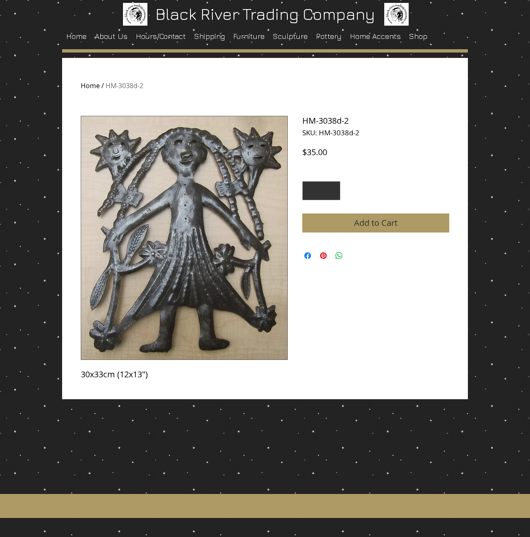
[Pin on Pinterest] (323, 256)
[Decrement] (311, 191)
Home (90, 85)
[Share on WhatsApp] (339, 256)
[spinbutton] (321, 191)
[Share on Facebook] (308, 256)
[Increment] (332, 191)
